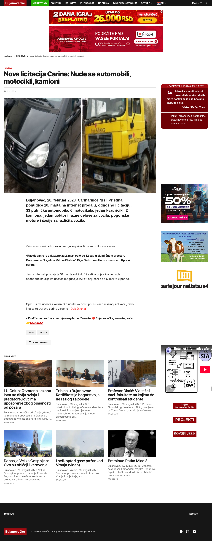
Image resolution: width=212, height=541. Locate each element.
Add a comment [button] (40, 342)
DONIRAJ (36, 322)
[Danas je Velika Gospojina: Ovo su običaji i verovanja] (28, 443)
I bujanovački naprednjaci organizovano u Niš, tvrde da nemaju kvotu (188, 120)
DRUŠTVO (21, 56)
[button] (205, 3)
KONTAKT (193, 514)
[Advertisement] (80, 233)
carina (31, 332)
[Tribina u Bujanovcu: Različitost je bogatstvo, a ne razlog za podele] (80, 373)
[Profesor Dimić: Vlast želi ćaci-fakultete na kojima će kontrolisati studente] (132, 373)
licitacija (43, 332)
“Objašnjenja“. (78, 308)
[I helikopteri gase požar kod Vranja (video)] (80, 443)
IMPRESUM (9, 514)
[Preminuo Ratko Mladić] (132, 443)
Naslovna (8, 56)
